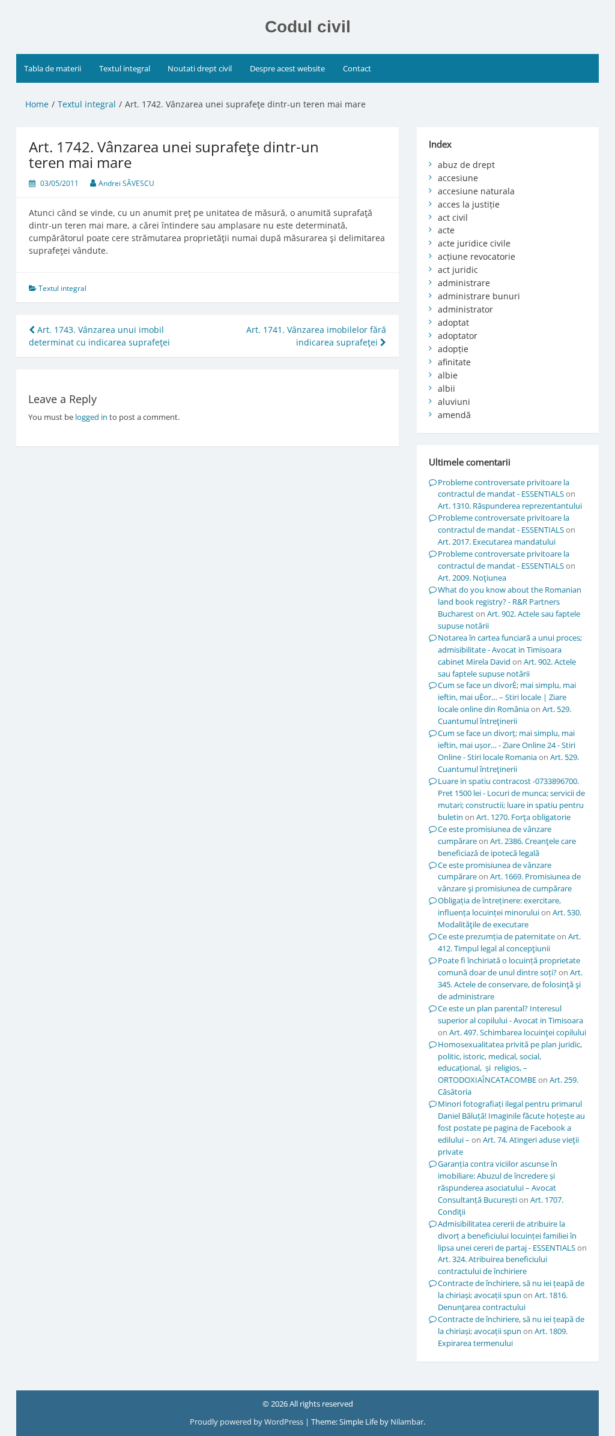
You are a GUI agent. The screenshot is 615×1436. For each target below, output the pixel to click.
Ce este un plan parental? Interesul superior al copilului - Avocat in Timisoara (510, 1014)
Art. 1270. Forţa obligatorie (523, 817)
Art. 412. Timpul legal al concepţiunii (509, 942)
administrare (464, 283)
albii (446, 388)
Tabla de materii (52, 68)
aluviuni (454, 401)
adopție (453, 349)
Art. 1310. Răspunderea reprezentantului (510, 505)
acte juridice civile (474, 243)
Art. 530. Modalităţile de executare (509, 918)
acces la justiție (469, 204)
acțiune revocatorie (476, 256)
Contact (357, 68)
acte (446, 230)
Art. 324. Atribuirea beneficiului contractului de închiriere (492, 1265)
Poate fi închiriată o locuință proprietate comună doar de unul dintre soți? (509, 966)
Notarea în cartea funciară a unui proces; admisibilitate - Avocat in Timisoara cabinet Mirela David (510, 649)
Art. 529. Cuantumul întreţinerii (504, 715)
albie (448, 375)
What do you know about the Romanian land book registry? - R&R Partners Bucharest (509, 601)
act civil (453, 217)
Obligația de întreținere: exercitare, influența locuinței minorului (499, 906)
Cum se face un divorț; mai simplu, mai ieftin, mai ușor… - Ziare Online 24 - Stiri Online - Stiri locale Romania (506, 745)
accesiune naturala (476, 191)
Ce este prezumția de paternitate (496, 936)
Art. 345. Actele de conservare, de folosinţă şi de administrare (510, 984)
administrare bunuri (479, 296)
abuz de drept (466, 164)
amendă (454, 414)
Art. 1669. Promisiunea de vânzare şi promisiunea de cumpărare (509, 882)
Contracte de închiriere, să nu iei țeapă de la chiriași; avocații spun (511, 1289)
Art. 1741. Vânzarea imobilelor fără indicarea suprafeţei (316, 336)
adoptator (457, 335)
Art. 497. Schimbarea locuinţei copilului (517, 1032)
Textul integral (124, 68)
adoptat (453, 322)
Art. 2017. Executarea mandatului (497, 541)
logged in (91, 416)
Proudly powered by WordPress (247, 1421)
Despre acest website (287, 68)
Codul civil (308, 26)
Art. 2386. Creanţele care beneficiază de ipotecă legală (507, 847)
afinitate (454, 362)
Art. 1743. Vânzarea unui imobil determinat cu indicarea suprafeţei (99, 336)
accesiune (458, 178)
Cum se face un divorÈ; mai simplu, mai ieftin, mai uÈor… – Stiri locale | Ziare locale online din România (507, 697)
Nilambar (406, 1421)
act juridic (458, 269)
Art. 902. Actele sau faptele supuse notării (507, 667)
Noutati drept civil (200, 68)
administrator (465, 309)
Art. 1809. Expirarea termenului (503, 1337)
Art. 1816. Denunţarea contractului (503, 1301)
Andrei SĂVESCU (126, 183)
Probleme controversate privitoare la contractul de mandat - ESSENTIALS (503, 488)
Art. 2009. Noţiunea (472, 577)
